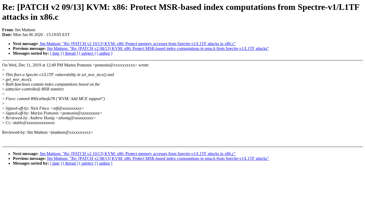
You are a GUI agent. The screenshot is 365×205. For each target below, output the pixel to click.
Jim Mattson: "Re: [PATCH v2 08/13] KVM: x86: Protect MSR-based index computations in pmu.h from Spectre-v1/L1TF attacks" (158, 48)
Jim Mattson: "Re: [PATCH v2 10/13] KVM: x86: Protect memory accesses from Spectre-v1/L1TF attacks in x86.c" (138, 43)
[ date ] (56, 53)
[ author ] (104, 53)
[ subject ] (87, 53)
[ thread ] (70, 53)
